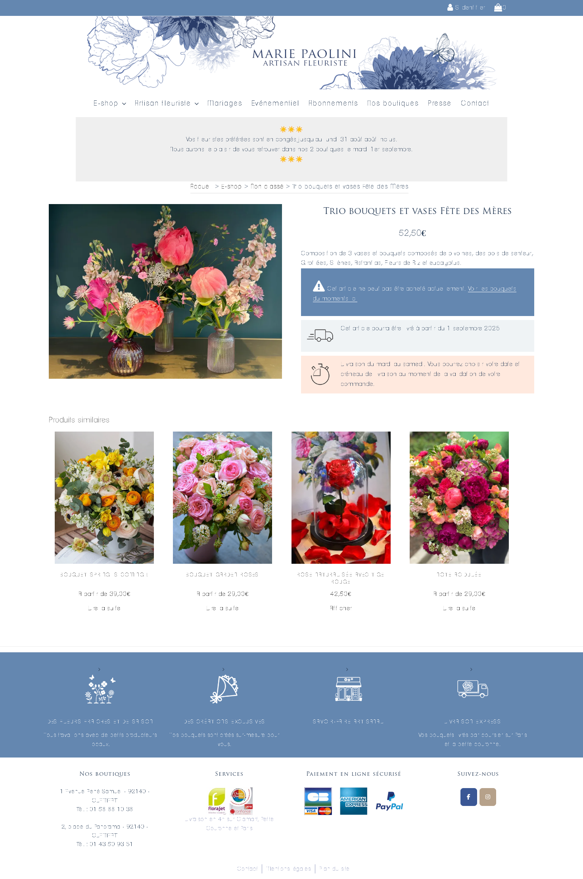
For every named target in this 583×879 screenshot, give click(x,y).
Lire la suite (104, 608)
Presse (440, 103)
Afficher (341, 608)
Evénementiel (275, 103)
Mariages (224, 103)
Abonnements (333, 103)
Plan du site (334, 869)
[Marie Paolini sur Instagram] (487, 797)
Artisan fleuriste (163, 103)
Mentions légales (288, 869)
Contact (475, 103)
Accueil (201, 186)
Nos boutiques (393, 103)
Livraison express (472, 722)
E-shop (106, 103)
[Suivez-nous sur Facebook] (468, 797)
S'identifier (469, 8)
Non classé (267, 186)
